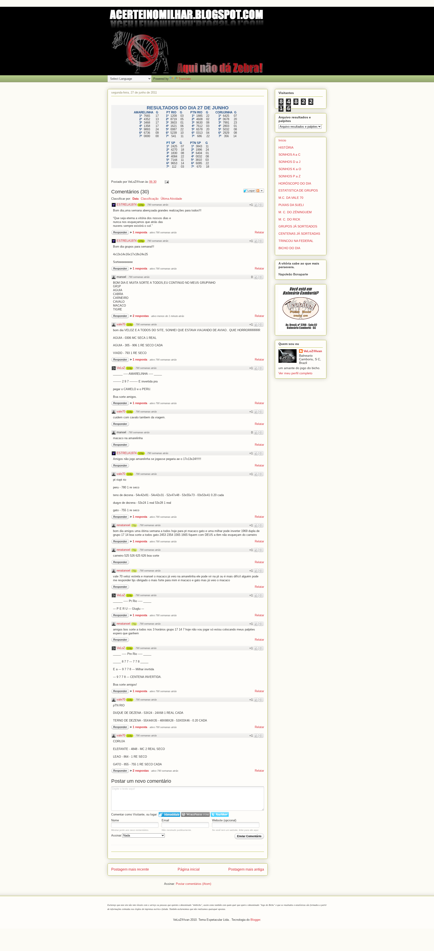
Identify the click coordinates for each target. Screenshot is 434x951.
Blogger (255, 919)
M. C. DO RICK (289, 219)
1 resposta (140, 232)
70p (134, 525)
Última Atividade (171, 198)
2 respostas (141, 316)
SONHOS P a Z (289, 176)
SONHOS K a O (289, 169)
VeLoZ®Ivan (313, 351)
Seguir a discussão (260, 191)
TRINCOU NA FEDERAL (295, 241)
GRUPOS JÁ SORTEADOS (297, 226)
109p (141, 205)
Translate (185, 78)
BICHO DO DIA (289, 248)
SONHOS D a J (289, 162)
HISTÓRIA (285, 147)
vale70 (121, 324)
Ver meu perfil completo (295, 373)
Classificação (149, 198)
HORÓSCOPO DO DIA (294, 183)
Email (165, 820)
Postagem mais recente (130, 869)
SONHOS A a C (289, 154)
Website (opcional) (224, 820)
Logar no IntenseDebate (169, 814)
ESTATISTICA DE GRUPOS (298, 190)
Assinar (116, 835)
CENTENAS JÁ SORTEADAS (299, 233)
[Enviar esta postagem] (166, 181)
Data (135, 198)
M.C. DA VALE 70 (290, 197)
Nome (115, 820)
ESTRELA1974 (127, 204)
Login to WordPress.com (195, 814)
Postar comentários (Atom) (193, 883)
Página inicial (189, 869)
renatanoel (123, 525)
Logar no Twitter (220, 814)
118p (129, 324)
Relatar (259, 232)
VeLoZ (121, 368)
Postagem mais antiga (246, 869)
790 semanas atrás (157, 204)
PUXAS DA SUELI (291, 205)
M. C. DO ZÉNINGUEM (295, 212)
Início (282, 140)
